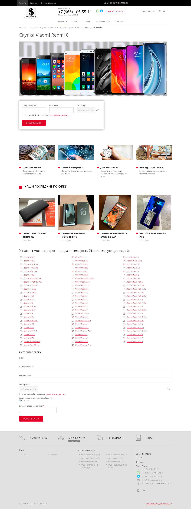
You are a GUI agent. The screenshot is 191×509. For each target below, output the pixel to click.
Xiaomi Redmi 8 (81, 303)
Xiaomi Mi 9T (29, 296)
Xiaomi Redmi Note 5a (135, 320)
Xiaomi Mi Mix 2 (81, 271)
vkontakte (164, 11)
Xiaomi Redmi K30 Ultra (84, 278)
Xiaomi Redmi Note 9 (135, 282)
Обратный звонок (48, 3)
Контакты (119, 21)
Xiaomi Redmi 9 (81, 296)
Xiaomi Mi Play (29, 338)
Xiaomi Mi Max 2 (81, 264)
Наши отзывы (115, 438)
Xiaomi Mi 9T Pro (30, 292)
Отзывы (87, 21)
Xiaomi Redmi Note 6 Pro (136, 310)
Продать (22, 3)
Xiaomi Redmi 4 (133, 257)
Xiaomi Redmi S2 (133, 278)
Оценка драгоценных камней (117, 466)
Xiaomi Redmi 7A (81, 306)
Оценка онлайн (103, 21)
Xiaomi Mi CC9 (29, 334)
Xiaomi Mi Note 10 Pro (32, 282)
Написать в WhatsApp (152, 472)
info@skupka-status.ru (152, 480)
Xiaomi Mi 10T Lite (31, 264)
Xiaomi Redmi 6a (81, 317)
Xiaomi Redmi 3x (133, 264)
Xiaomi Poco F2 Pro (31, 345)
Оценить (33, 3)
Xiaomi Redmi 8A (81, 299)
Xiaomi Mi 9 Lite (30, 289)
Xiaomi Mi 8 (28, 313)
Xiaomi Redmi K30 (82, 282)
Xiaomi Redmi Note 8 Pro (136, 296)
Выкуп (22, 450)
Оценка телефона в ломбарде (89, 466)
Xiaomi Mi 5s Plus (31, 320)
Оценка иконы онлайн (90, 454)
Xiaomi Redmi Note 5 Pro (136, 317)
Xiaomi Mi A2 (29, 327)
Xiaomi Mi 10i (29, 257)
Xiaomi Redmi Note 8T (135, 292)
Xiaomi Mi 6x (29, 317)
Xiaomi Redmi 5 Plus (83, 331)
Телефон (54, 454)
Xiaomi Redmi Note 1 (135, 341)
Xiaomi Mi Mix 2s (81, 275)
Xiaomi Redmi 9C (81, 289)
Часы (25, 454)
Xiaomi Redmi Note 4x (135, 327)
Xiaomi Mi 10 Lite (30, 271)
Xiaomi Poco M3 (81, 261)
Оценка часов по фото (117, 454)
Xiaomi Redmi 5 (81, 334)
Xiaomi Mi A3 (29, 324)
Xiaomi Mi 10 (29, 275)
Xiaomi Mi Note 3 (30, 331)
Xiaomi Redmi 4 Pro (83, 345)
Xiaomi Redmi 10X (82, 285)
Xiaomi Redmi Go (82, 313)
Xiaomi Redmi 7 (81, 310)
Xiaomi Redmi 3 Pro (134, 261)
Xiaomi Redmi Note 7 (135, 306)
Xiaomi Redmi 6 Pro (83, 320)
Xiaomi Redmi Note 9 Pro (136, 289)
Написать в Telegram (152, 476)
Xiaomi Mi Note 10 (31, 285)
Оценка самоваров (89, 461)
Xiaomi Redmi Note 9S (135, 285)
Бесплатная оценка (86, 450)
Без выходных (76, 438)
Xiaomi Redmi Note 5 (135, 313)
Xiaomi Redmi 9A (81, 292)
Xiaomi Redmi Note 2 (135, 338)
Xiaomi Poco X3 (81, 257)
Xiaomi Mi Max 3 (81, 268)
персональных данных (58, 115)
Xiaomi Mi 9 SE (29, 299)
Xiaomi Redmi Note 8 (135, 299)
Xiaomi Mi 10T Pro (31, 268)
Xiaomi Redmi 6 (81, 324)
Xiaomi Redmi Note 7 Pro (136, 303)
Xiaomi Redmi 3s (133, 268)
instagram (160, 11)
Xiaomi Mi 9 (28, 303)
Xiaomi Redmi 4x (81, 341)
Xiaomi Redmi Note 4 (135, 324)
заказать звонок (115, 11)
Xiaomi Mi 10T (29, 261)
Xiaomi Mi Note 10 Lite (32, 278)
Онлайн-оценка (38, 438)
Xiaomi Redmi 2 (133, 275)
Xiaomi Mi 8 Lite (30, 306)
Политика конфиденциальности (158, 503)
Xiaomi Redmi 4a (81, 338)
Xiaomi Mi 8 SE (29, 310)
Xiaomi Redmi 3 (133, 271)
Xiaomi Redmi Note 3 (135, 334)
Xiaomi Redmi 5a (81, 327)
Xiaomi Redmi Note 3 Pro (136, 331)
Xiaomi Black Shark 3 (32, 341)
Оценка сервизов (115, 461)
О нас (75, 21)
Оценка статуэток (115, 458)
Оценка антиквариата (90, 458)
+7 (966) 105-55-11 (75, 11)
